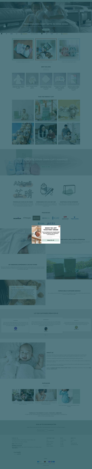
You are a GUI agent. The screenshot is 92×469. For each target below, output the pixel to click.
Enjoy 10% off (50, 240)
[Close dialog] (59, 226)
